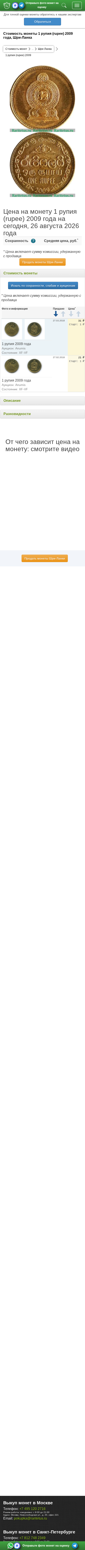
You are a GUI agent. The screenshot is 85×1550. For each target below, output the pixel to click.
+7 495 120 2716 (32, 1509)
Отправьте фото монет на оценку (42, 4)
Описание (12, 400)
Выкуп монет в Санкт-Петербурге (39, 1532)
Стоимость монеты (20, 273)
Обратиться (42, 21)
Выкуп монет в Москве (28, 1502)
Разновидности (17, 414)
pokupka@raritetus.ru (30, 1518)
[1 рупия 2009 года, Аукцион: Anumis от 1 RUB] (12, 329)
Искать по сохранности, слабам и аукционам (43, 285)
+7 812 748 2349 (32, 1538)
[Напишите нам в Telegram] (21, 5)
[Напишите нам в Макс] (15, 5)
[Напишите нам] (10, 1545)
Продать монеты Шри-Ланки (42, 262)
